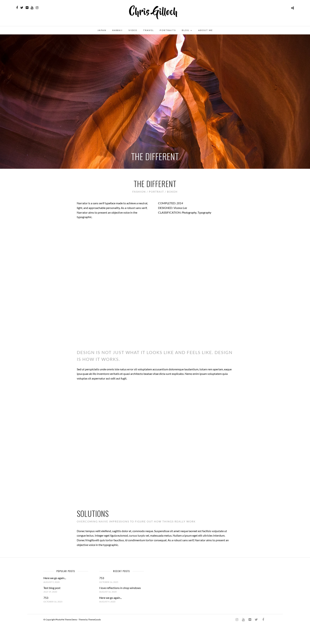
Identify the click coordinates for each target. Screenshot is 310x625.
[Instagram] (37, 7)
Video (132, 30)
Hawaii (117, 30)
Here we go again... (54, 578)
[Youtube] (32, 7)
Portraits (168, 30)
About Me (205, 30)
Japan (101, 30)
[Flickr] (27, 7)
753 (45, 597)
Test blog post (51, 587)
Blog (185, 30)
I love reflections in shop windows (120, 587)
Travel (148, 30)
